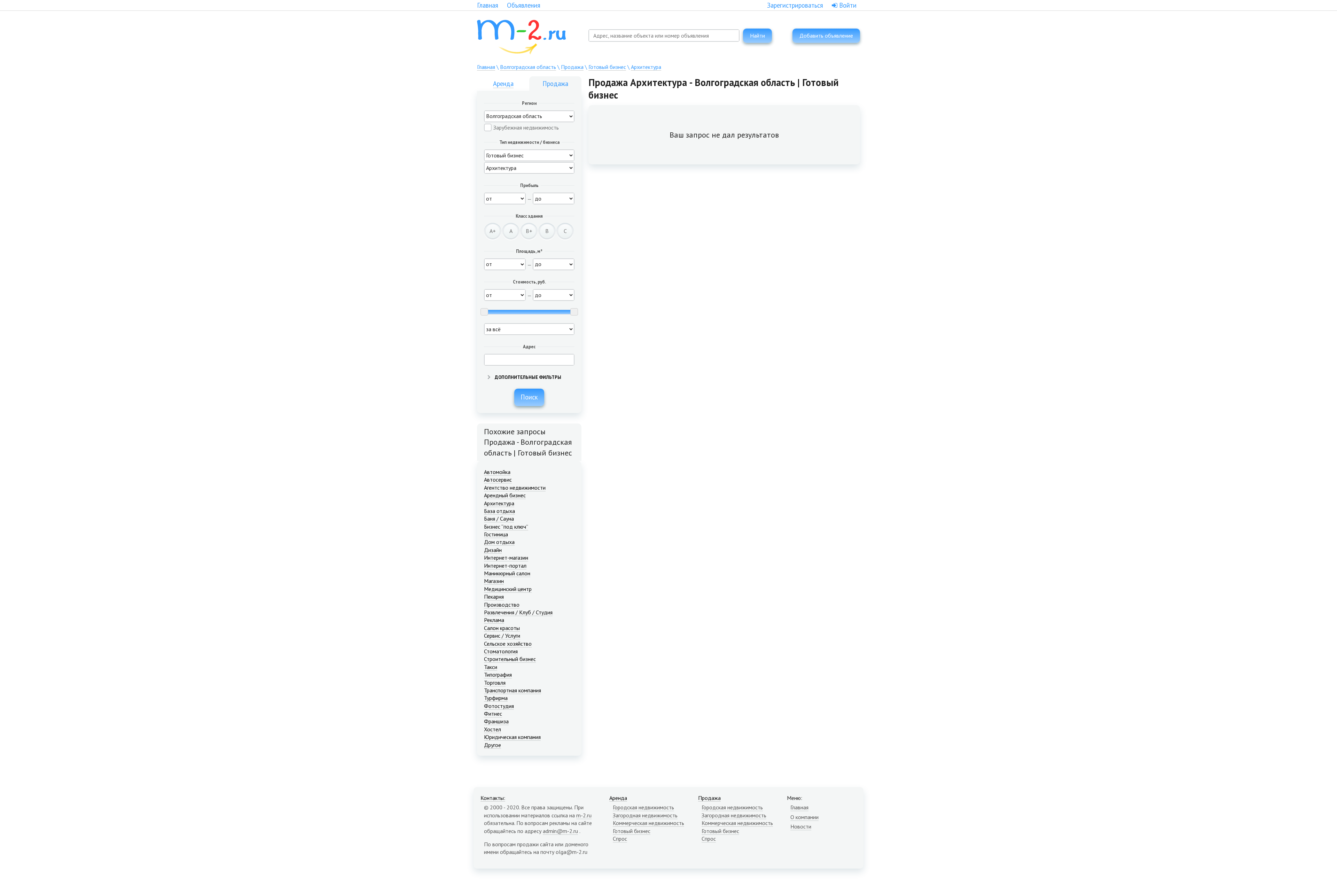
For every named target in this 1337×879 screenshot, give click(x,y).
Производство (501, 604)
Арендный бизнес (505, 495)
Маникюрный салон (507, 573)
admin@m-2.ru (560, 830)
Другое (492, 744)
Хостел (492, 729)
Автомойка (497, 471)
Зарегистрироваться (795, 5)
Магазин (494, 580)
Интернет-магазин (506, 557)
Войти (847, 5)
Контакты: (492, 797)
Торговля (495, 682)
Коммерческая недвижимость (648, 822)
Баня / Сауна (499, 518)
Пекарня (494, 596)
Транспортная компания (512, 690)
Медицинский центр (508, 588)
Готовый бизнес (607, 66)
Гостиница (496, 534)
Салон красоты (502, 627)
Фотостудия (499, 705)
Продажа (572, 66)
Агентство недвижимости (515, 487)
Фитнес (493, 713)
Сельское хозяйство (508, 643)
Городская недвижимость (643, 807)
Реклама (494, 619)
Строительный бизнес (510, 658)
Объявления (523, 5)
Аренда (503, 83)
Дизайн (493, 549)
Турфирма (496, 697)
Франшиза (496, 721)
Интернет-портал (505, 565)
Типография (498, 674)
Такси (490, 666)
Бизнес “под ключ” (506, 526)
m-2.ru (584, 815)
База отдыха (499, 510)
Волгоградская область (528, 66)
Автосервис (498, 479)
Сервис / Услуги (502, 635)
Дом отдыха (499, 541)
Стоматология (501, 651)
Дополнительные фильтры (527, 377)
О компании (804, 817)
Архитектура (646, 66)
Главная (487, 5)
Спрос (620, 838)
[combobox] (664, 35)
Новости (800, 826)
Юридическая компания (512, 736)
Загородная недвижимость (645, 815)
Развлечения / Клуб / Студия (518, 612)
